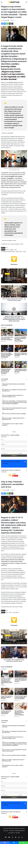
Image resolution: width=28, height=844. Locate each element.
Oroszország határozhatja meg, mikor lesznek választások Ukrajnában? (7, 338)
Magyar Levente (19, 251)
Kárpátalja (11, 249)
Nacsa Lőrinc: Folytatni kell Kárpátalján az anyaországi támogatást (21, 354)
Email (2, 439)
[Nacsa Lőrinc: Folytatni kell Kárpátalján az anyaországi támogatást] (21, 348)
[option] (14, 275)
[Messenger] (5, 24)
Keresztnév (3, 448)
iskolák (7, 249)
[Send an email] (8, 20)
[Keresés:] (26, 2)
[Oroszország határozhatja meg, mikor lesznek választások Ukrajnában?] (7, 332)
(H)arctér (7, 273)
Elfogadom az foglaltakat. (12, 453)
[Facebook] (2, 24)
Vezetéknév (3, 444)
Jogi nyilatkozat (11, 832)
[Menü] (1, 2)
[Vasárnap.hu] (14, 2)
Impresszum (5, 830)
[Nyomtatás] (12, 24)
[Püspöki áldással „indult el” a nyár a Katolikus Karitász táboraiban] (21, 364)
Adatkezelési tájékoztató (20, 830)
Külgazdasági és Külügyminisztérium (8, 251)
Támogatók (17, 832)
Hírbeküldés (11, 830)
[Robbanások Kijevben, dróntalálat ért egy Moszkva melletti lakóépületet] (7, 364)
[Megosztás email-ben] (10, 24)
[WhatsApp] (7, 24)
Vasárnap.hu (5, 20)
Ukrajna (24, 251)
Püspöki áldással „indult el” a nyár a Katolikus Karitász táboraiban (21, 370)
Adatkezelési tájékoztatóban (13, 453)
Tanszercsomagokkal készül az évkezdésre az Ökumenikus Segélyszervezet (13, 279)
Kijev (15, 249)
